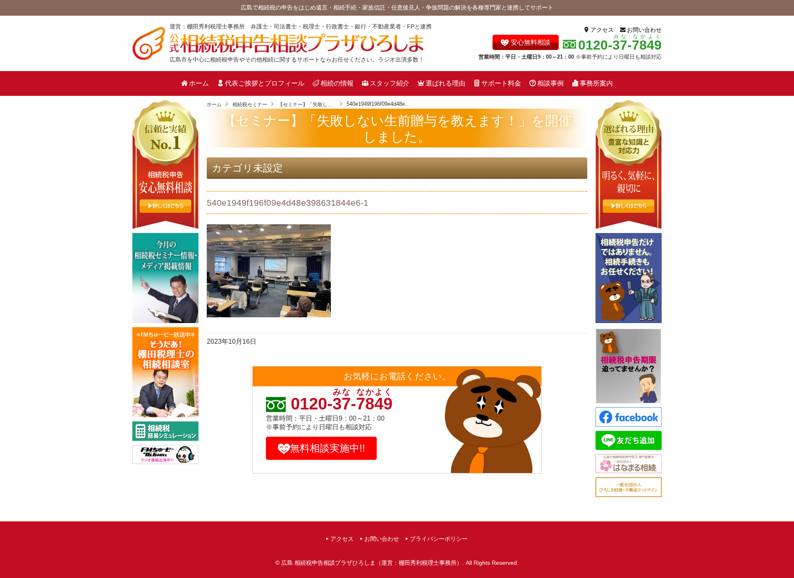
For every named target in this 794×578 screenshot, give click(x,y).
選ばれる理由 (445, 83)
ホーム (199, 83)
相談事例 (550, 83)
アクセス (602, 29)
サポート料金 (501, 83)
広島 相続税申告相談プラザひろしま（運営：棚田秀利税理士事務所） (371, 562)
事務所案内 (596, 83)
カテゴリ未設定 (247, 168)
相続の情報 (337, 83)
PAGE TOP (785, 556)
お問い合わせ (644, 29)
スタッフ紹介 (389, 83)
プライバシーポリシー (439, 538)
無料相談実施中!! (327, 448)
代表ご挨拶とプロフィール (264, 83)
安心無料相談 (530, 42)
